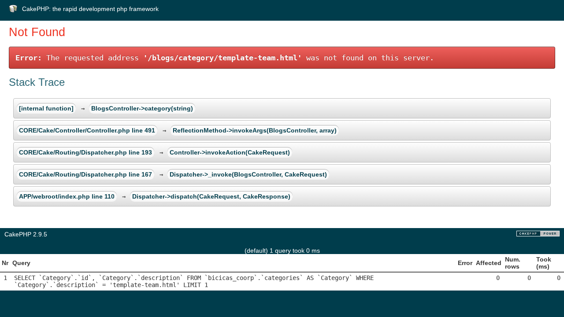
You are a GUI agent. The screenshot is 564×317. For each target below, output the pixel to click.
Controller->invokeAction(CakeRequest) (230, 152)
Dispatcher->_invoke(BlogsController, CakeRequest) (248, 174)
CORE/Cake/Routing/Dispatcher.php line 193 (85, 152)
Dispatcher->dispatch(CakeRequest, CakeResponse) (211, 196)
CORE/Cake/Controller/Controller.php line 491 (87, 130)
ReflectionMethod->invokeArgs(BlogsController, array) (255, 130)
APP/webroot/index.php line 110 (67, 196)
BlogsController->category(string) (142, 108)
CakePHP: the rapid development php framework (90, 8)
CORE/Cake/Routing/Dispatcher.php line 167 (85, 174)
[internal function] (46, 108)
